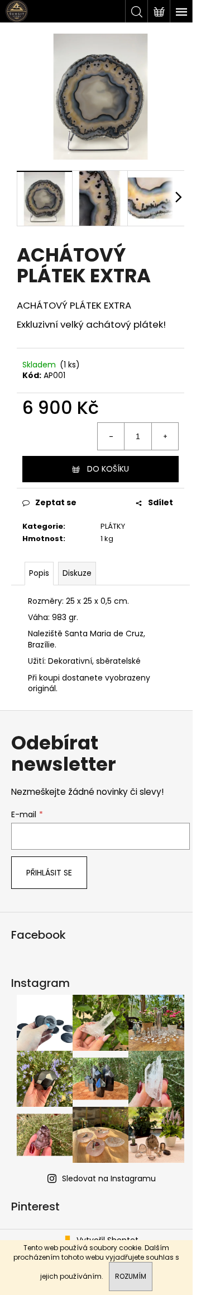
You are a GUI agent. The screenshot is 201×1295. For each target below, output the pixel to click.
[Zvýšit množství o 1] (164, 436)
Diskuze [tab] (77, 573)
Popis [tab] (39, 573)
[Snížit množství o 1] (111, 436)
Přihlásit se (49, 872)
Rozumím (130, 1276)
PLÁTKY (112, 526)
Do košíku (108, 468)
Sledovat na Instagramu (109, 1178)
